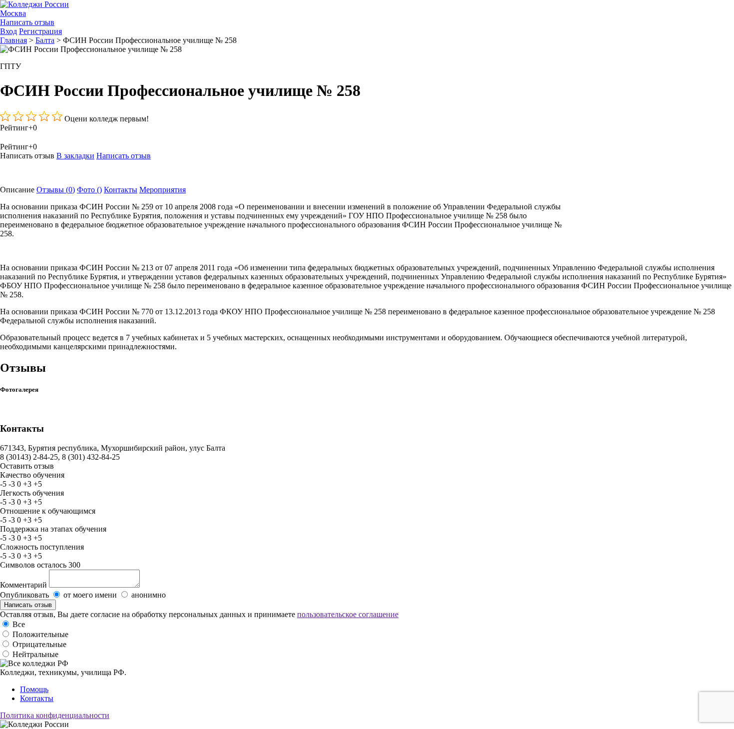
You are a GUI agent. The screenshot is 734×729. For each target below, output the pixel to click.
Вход (8, 31)
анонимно (148, 595)
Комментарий (23, 585)
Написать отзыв (27, 22)
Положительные (40, 634)
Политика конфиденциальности (54, 715)
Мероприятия (162, 189)
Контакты (120, 189)
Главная (13, 40)
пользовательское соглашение (347, 614)
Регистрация (40, 31)
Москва (13, 13)
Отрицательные (39, 644)
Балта (44, 40)
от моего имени (90, 595)
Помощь (34, 689)
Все (18, 624)
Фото (89, 189)
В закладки (75, 155)
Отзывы (55, 189)
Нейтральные (35, 654)
